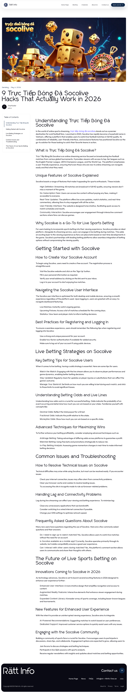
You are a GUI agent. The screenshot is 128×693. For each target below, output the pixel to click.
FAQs (91, 679)
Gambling (5, 87)
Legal (122, 686)
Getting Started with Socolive (15, 129)
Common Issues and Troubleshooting (12, 140)
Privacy (110, 686)
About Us (103, 686)
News (83, 679)
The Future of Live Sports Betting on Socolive (17, 147)
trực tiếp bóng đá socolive (82, 131)
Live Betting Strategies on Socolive (14, 134)
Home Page (73, 679)
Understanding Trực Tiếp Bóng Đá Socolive (17, 124)
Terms (116, 686)
